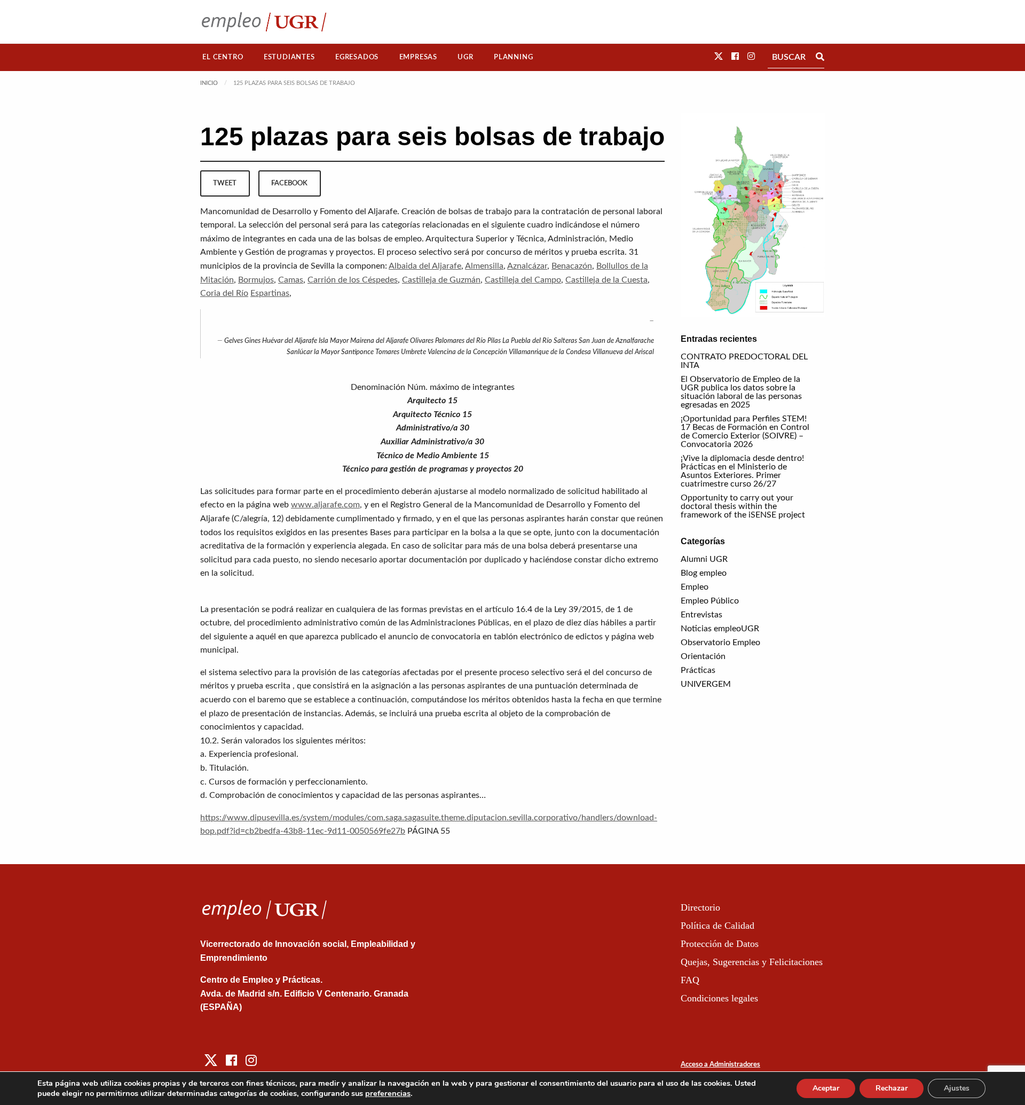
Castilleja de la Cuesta (606, 280)
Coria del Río (224, 293)
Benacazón (571, 266)
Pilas (494, 341)
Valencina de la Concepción (467, 352)
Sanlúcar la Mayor (313, 352)
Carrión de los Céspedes (353, 280)
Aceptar (826, 1088)
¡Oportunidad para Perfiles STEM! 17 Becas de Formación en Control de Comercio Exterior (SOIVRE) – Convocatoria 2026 (745, 431)
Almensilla (484, 266)
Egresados (357, 57)
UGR (465, 57)
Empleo (694, 587)
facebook (289, 183)
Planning (513, 57)
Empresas (418, 57)
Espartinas (269, 293)
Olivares (421, 341)
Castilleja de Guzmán (441, 280)
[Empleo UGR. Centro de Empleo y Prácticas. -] (264, 22)
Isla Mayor (334, 341)
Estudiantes (289, 57)
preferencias (388, 1093)
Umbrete (413, 352)
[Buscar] (820, 57)
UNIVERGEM (706, 684)
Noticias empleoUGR (720, 628)
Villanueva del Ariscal (623, 352)
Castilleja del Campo (523, 280)
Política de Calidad (717, 925)
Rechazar (892, 1088)
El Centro (222, 57)
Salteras (565, 341)
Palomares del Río (460, 341)
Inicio (209, 83)
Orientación (703, 656)
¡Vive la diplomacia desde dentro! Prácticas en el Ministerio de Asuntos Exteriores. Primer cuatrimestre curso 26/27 (742, 471)
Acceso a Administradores (720, 1064)
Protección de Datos (720, 943)
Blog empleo (704, 573)
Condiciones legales (719, 998)
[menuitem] (223, 57)
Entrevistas (701, 614)
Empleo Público (710, 601)
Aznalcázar (527, 266)
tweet (224, 183)
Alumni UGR (704, 559)
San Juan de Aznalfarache (616, 341)
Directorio (700, 907)
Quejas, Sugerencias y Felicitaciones (752, 962)
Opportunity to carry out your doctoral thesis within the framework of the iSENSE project (743, 506)
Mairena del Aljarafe (379, 341)
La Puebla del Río (527, 341)
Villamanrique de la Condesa (550, 352)
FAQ (690, 980)
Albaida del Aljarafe (425, 266)
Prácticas (698, 670)
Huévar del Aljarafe (289, 341)
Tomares (387, 352)
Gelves (233, 341)
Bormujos (256, 280)
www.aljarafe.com (325, 504)
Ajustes (956, 1088)
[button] (718, 56)
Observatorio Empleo (720, 642)
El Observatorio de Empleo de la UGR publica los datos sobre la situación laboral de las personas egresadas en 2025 (741, 392)
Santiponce (357, 352)
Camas (290, 280)
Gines (253, 341)
